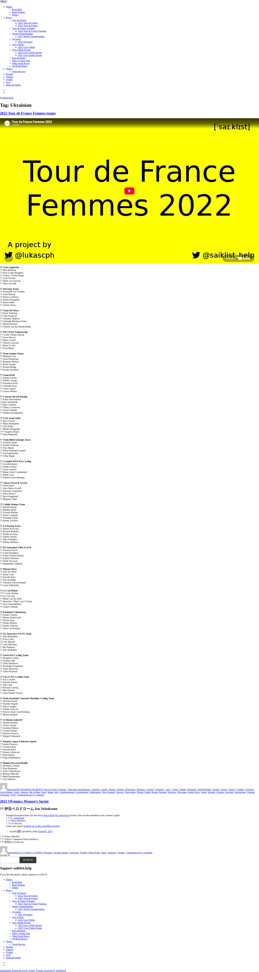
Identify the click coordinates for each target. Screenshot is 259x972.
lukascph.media (13, 85)
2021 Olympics (25, 42)
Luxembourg (82, 792)
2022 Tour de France (28, 23)
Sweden (220, 792)
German (240, 789)
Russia (155, 792)
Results (9, 74)
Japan (103, 852)
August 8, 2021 (45, 831)
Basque (112, 789)
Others (15, 15)
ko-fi (8, 82)
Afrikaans (85, 789)
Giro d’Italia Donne (21, 50)
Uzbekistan (22, 795)
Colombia (159, 789)
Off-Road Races (19, 66)
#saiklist (27, 826)
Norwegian (130, 792)
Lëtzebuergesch (67, 792)
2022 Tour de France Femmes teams (28, 113)
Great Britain (6, 792)
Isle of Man (34, 792)
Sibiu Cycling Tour (21, 60)
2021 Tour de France (28, 25)
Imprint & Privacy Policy (23, 970)
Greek (16, 792)
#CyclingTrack (62, 815)
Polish (147, 792)
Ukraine (251, 792)
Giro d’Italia (18, 44)
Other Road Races (20, 63)
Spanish (211, 792)
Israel (43, 792)
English (216, 789)
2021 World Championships (31, 36)
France (224, 789)
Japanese (112, 852)
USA (13, 795)
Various (9, 77)
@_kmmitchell (17, 818)
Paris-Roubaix (18, 58)
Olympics (16, 39)
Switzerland (240, 792)
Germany (249, 789)
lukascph (11, 789)
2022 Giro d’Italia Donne (30, 52)
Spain (203, 792)
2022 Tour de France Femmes (32, 31)
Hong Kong (94, 852)
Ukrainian (4, 795)
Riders (9, 7)
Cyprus (174, 789)
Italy (57, 792)
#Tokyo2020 (48, 815)
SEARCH (5, 855)
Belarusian (130, 789)
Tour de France (19, 20)
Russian (163, 792)
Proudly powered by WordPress (51, 970)
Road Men (17, 9)
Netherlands (95, 792)
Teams (9, 68)
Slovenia (172, 792)
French (231, 789)
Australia (95, 789)
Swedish (229, 792)
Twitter (9, 79)
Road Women (18, 12)
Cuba (167, 789)
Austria (104, 789)
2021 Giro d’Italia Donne (30, 55)
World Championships (22, 33)
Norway (120, 792)
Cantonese (74, 852)
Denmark (191, 789)
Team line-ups (18, 71)
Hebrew (24, 792)
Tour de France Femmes (23, 28)
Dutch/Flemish (204, 789)
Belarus (120, 789)
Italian (50, 792)
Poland (140, 792)
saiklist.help (5, 970)
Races (9, 17)
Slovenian (182, 792)
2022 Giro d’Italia (26, 47)
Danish (182, 789)
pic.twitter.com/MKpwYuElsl (46, 826)
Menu (3, 1)
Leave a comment (35, 795)
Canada (149, 789)
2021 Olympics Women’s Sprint (24, 801)
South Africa (194, 792)
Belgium (141, 789)
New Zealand (108, 792)
